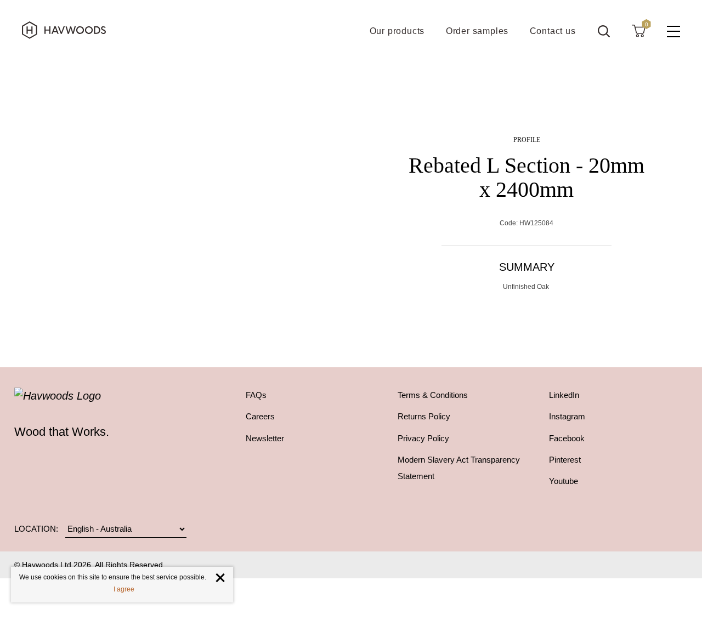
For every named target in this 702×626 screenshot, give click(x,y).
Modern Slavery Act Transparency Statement (459, 468)
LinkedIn (564, 395)
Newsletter (265, 438)
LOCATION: (36, 529)
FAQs (256, 395)
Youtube (563, 481)
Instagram (567, 416)
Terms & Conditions (433, 395)
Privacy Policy (423, 438)
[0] (638, 30)
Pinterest (565, 459)
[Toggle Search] (604, 31)
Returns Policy (424, 416)
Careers (260, 416)
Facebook (567, 438)
